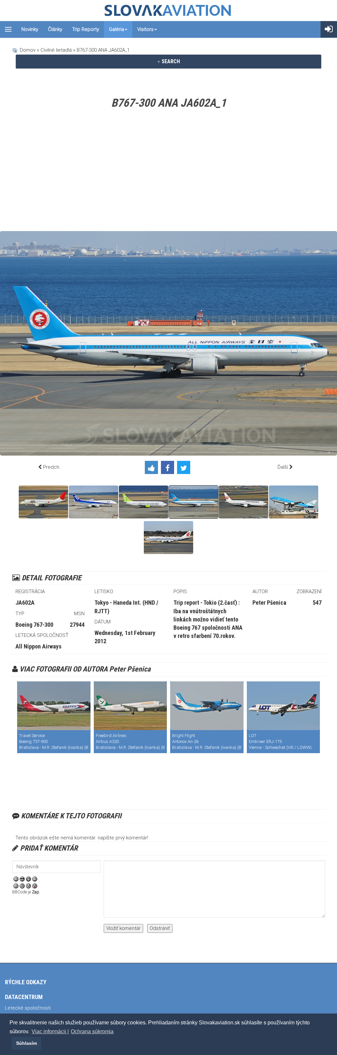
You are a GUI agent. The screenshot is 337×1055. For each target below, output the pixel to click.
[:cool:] (22, 879)
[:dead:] (34, 885)
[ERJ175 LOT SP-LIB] (283, 705)
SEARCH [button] (170, 61)
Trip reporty (85, 29)
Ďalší (282, 467)
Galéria (116, 29)
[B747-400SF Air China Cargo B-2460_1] (168, 537)
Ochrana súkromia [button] (92, 1031)
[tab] (168, 61)
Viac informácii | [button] (50, 1031)
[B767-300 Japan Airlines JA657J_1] (244, 502)
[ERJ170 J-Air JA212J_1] (43, 502)
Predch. (52, 467)
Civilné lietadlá (56, 50)
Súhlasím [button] (26, 1043)
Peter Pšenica (269, 602)
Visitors (145, 29)
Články (55, 29)
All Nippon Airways (38, 646)
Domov (28, 50)
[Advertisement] (168, 172)
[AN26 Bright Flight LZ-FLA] (207, 705)
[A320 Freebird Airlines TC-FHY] (130, 705)
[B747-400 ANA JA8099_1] (93, 502)
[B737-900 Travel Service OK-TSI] (54, 705)
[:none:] (15, 885)
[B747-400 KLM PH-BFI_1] (294, 502)
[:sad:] (28, 885)
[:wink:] (34, 879)
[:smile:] (15, 879)
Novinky (29, 29)
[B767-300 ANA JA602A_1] (193, 502)
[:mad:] (22, 885)
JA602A (25, 602)
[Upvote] (153, 469)
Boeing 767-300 (34, 624)
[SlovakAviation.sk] (168, 10)
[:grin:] (28, 879)
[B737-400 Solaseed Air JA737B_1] (143, 502)
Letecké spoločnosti (28, 1008)
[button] (11, 1043)
